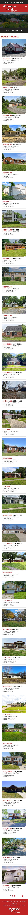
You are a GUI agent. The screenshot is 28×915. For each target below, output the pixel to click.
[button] (26, 6)
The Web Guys (20, 905)
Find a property (13, 30)
